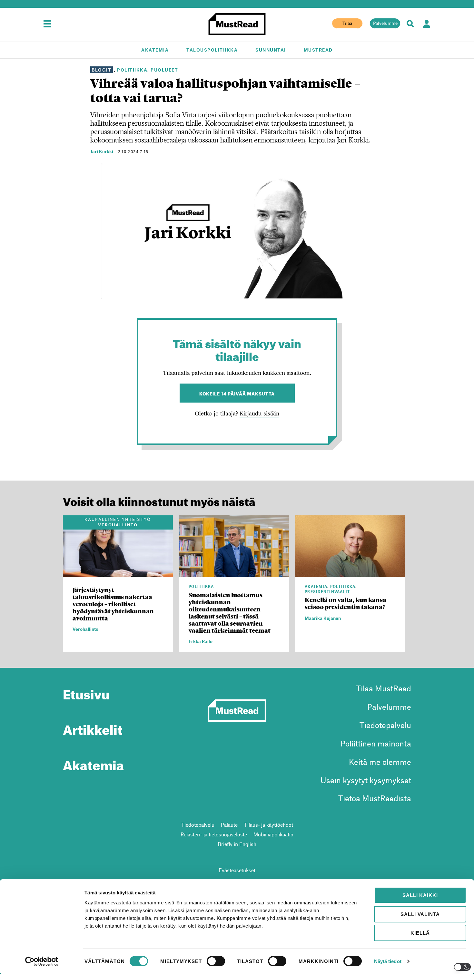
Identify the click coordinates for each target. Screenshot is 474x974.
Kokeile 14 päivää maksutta (237, 393)
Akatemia (155, 50)
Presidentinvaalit (327, 591)
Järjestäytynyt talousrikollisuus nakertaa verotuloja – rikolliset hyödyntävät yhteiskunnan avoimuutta (113, 604)
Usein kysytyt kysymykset (366, 780)
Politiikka (132, 70)
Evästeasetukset (237, 870)
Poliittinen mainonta (376, 743)
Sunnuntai (270, 50)
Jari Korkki (101, 151)
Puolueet (164, 70)
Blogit (101, 70)
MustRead (318, 50)
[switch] (216, 961)
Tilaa (347, 23)
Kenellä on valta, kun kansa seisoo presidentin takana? (345, 603)
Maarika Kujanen (323, 618)
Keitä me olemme (380, 761)
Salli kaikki (420, 895)
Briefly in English (237, 844)
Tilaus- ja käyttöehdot (268, 825)
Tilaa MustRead (383, 688)
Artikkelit (93, 727)
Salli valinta (419, 914)
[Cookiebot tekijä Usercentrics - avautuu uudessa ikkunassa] (42, 961)
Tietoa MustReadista (374, 798)
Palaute (229, 825)
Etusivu (86, 692)
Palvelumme (385, 23)
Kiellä (420, 933)
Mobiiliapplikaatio (273, 834)
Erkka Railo (200, 641)
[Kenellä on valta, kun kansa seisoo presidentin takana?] (350, 573)
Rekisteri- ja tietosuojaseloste (214, 834)
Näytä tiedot (387, 961)
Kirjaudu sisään (259, 413)
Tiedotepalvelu (385, 725)
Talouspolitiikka (212, 50)
